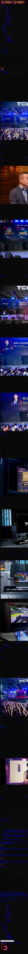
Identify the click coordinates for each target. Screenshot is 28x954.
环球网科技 (20, 895)
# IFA (7, 34)
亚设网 (15, 895)
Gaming (24, 553)
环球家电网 (22, 892)
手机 (7, 7)
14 (7, 819)
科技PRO (5, 19)
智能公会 (16, 892)
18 (2, 821)
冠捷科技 (3, 275)
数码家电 (8, 18)
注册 (4, 48)
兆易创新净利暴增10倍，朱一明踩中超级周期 (14, 834)
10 (1, 819)
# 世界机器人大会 (10, 41)
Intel (25, 275)
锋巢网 (2, 71)
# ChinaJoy (8, 38)
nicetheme (24, 898)
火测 (7, 21)
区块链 (8, 15)
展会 (4, 33)
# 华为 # (11, 942)
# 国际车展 (9, 40)
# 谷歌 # (20, 942)
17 (1, 821)
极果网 (16, 894)
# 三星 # (7, 942)
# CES (7, 36)
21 (7, 821)
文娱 (7, 9)
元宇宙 (8, 13)
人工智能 (8, 16)
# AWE (8, 37)
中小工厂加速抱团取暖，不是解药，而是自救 (14, 830)
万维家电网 (3, 895)
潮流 (4, 30)
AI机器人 (24, 894)
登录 (4, 49)
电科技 (12, 892)
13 (5, 819)
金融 (7, 12)
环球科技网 (12, 894)
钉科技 (7, 894)
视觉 (4, 28)
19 (4, 821)
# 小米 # (15, 942)
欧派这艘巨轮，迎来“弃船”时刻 (11, 839)
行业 (4, 6)
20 (5, 821)
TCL (2, 146)
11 (2, 819)
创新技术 (3, 726)
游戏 (4, 27)
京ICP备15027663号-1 (6, 900)
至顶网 (20, 894)
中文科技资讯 (10, 895)
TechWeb (3, 894)
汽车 (4, 25)
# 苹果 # (3, 942)
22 (8, 821)
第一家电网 (3, 892)
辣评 (4, 31)
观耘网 (3, 897)
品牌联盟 (6, 645)
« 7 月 (2, 826)
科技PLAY (9, 24)
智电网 (8, 892)
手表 (7, 10)
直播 (7, 22)
